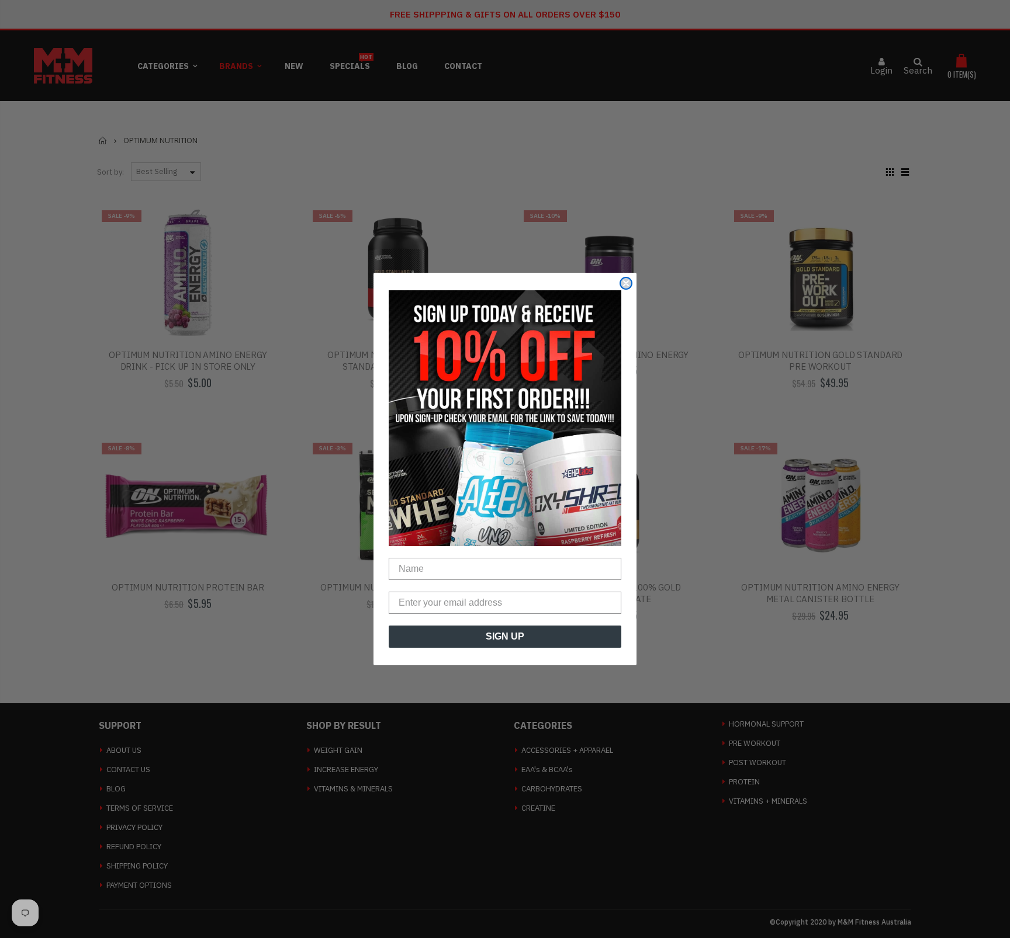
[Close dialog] (626, 283)
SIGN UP (505, 636)
